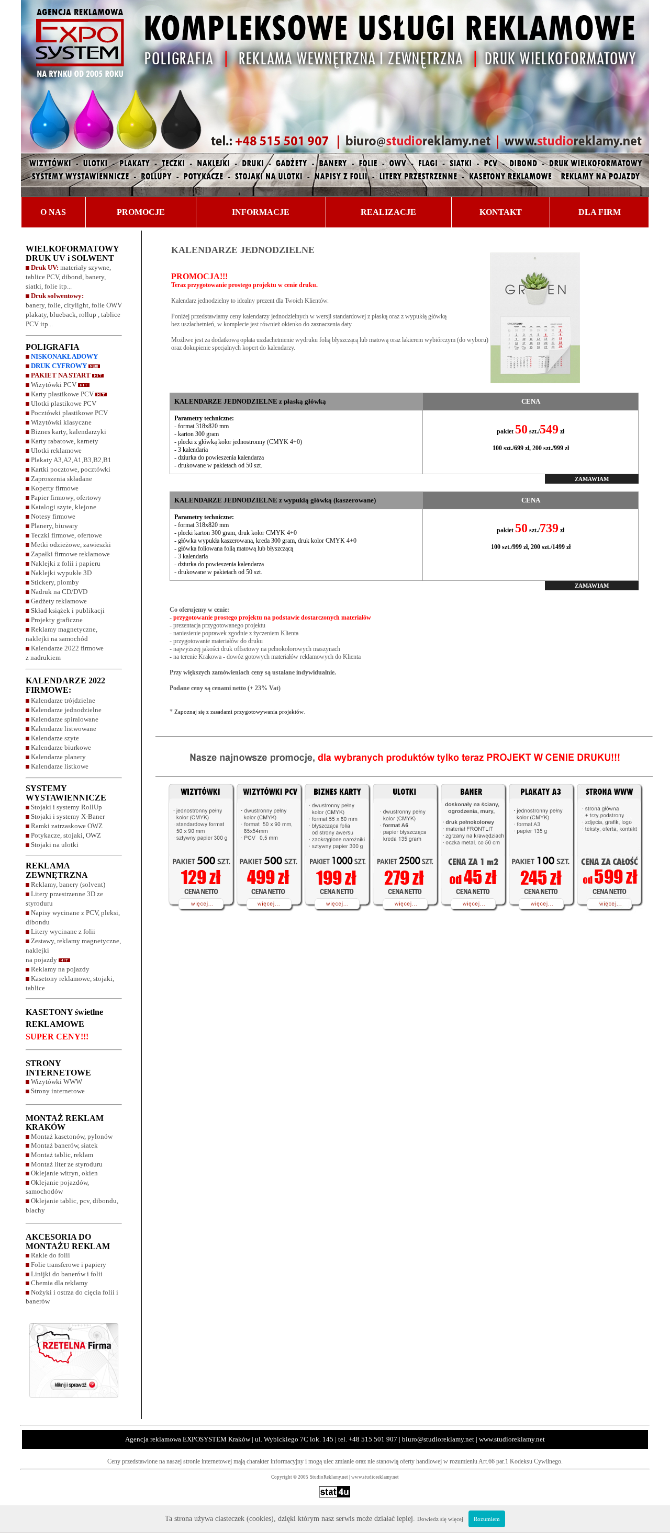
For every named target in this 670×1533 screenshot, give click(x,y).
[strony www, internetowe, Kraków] (613, 918)
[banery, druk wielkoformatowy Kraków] (471, 918)
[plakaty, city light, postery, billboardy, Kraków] (539, 918)
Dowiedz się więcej (440, 1519)
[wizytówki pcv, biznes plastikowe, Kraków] (267, 918)
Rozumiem (487, 1519)
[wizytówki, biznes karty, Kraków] (194, 918)
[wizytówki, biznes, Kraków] (335, 918)
